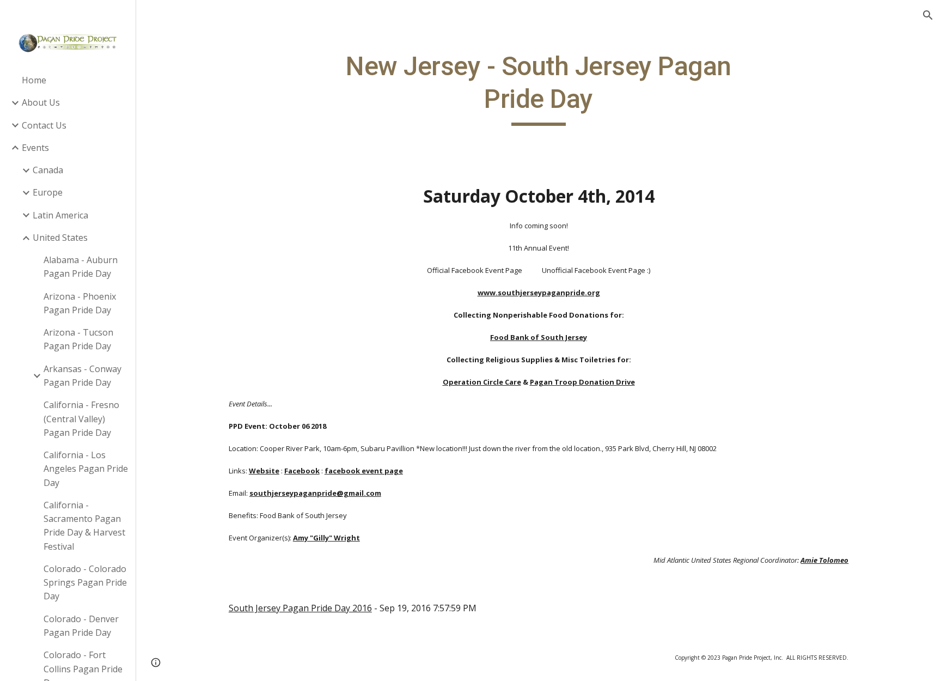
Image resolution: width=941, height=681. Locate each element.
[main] (539, 88)
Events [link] (35, 148)
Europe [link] (48, 192)
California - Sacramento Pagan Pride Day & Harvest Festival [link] (84, 525)
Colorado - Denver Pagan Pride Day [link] (81, 626)
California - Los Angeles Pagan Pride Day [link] (86, 469)
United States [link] (60, 238)
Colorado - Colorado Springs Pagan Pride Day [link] (85, 583)
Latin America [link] (60, 215)
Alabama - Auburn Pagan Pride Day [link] (81, 266)
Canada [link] (48, 170)
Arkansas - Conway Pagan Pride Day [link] (82, 375)
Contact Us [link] (44, 125)
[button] (928, 15)
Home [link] (34, 80)
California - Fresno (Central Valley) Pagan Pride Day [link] (81, 419)
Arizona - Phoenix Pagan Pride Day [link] (80, 303)
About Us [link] (41, 102)
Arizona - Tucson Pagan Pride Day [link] (78, 339)
